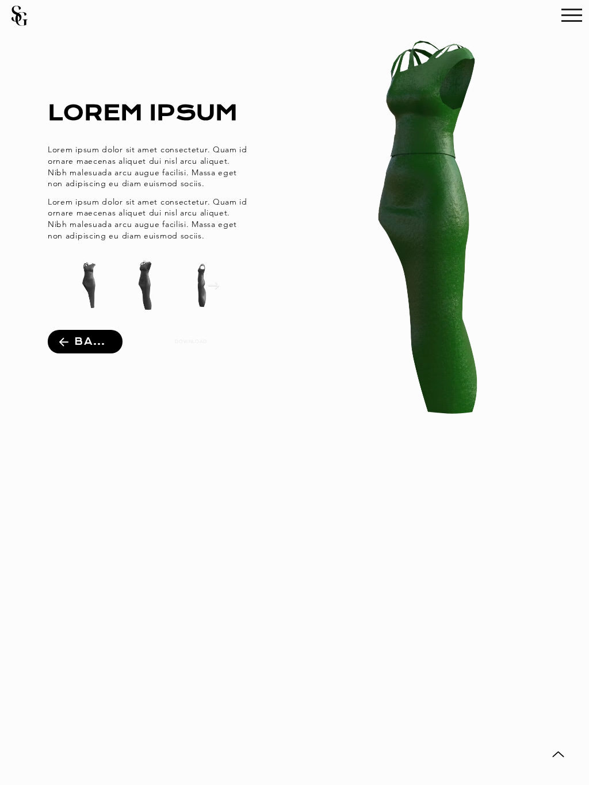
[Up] (558, 754)
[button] (571, 15)
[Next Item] (213, 285)
